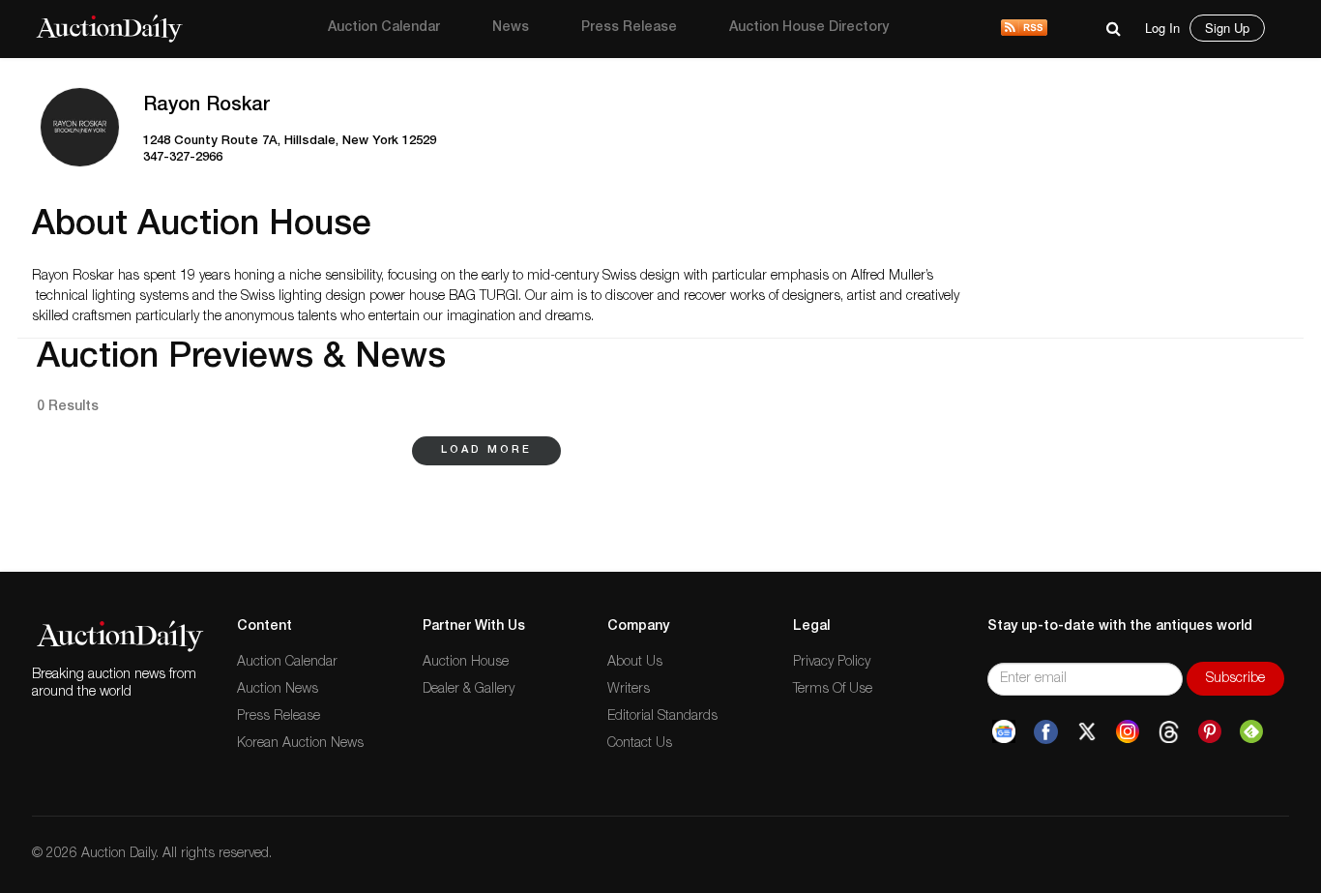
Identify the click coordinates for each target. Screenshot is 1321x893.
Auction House (466, 663)
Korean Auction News (300, 744)
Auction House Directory (809, 28)
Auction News (277, 690)
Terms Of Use (832, 690)
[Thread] (1169, 732)
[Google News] (1003, 732)
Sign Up (1227, 27)
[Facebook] (1046, 732)
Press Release (629, 28)
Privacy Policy (831, 663)
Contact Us (639, 744)
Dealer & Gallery (468, 690)
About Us (634, 663)
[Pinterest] (1209, 732)
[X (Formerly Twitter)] (1087, 732)
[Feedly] (1251, 732)
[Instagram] (1127, 732)
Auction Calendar (384, 28)
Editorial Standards (662, 717)
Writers (628, 690)
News (510, 28)
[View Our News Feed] (1024, 29)
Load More (486, 450)
